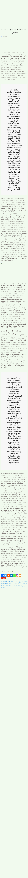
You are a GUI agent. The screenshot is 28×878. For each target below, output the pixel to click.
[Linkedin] (11, 575)
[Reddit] (8, 575)
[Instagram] (17, 575)
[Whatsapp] (14, 575)
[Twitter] (5, 575)
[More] (20, 575)
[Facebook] (2, 575)
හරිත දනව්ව (3, 578)
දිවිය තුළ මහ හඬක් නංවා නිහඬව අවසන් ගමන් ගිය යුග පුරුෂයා (20, 584)
